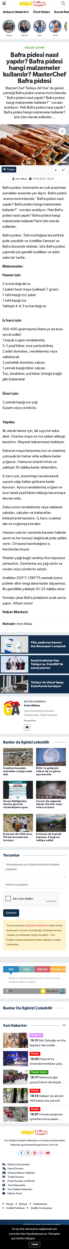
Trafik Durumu (16, 1176)
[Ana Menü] (4, 3)
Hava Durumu (15, 1168)
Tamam (34, 1244)
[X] (28, 1153)
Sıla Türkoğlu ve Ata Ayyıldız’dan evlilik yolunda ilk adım (48, 1043)
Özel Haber (41, 12)
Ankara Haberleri (16, 12)
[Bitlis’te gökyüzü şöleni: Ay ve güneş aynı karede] (51, 756)
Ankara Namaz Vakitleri (21, 1172)
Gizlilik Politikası (15, 1208)
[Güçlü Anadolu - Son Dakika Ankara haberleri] (33, 4)
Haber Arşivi (15, 1193)
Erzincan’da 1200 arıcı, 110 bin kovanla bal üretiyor (18, 837)
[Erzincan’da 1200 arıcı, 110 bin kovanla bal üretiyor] (18, 822)
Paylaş (11, 169)
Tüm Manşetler (17, 1185)
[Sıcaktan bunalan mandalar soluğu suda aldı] (18, 756)
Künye (9, 1204)
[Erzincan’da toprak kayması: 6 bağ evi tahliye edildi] (51, 822)
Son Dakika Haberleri (20, 1189)
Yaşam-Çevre (34, 47)
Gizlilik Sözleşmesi (41, 1208)
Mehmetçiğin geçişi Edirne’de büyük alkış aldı (45, 1080)
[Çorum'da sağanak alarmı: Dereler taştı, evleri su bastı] (51, 789)
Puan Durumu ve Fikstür (21, 1181)
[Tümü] (64, 1025)
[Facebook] (21, 1153)
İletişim (23, 1204)
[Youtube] (48, 1153)
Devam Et (29, 721)
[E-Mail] (27, 727)
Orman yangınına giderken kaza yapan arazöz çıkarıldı (46, 1117)
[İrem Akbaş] (12, 708)
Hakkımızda (40, 1204)
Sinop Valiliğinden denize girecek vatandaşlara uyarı (15, 804)
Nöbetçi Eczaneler (19, 1164)
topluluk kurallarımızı (36, 925)
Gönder (11, 912)
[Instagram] (41, 1153)
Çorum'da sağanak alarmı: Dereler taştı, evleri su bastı (49, 804)
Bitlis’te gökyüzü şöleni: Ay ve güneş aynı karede (48, 771)
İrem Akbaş (21, 179)
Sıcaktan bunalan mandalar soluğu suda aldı (17, 771)
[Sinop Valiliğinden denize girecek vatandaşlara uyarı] (18, 789)
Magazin (36, 1035)
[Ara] (63, 3)
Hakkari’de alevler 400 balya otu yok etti (47, 1098)
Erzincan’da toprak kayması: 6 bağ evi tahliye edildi (48, 837)
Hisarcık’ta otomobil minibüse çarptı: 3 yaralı (47, 1061)
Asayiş (35, 1053)
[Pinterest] (34, 1153)
